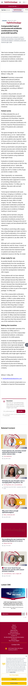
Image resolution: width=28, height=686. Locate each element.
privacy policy (7, 415)
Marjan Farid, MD (8, 543)
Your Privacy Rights (14, 640)
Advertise (14, 627)
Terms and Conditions (14, 634)
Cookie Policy (12, 672)
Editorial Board (14, 632)
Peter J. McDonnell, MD (9, 514)
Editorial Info (14, 630)
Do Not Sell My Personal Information (14, 637)
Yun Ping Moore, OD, (9, 484)
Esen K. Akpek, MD (16, 573)
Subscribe (20, 411)
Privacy (14, 628)
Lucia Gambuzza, (8, 573)
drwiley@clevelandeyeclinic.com (12, 378)
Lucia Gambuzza (8, 456)
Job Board (14, 639)
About (14, 625)
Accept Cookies (14, 683)
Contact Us (14, 635)
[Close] (26, 656)
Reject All (14, 679)
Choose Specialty (12, 6)
